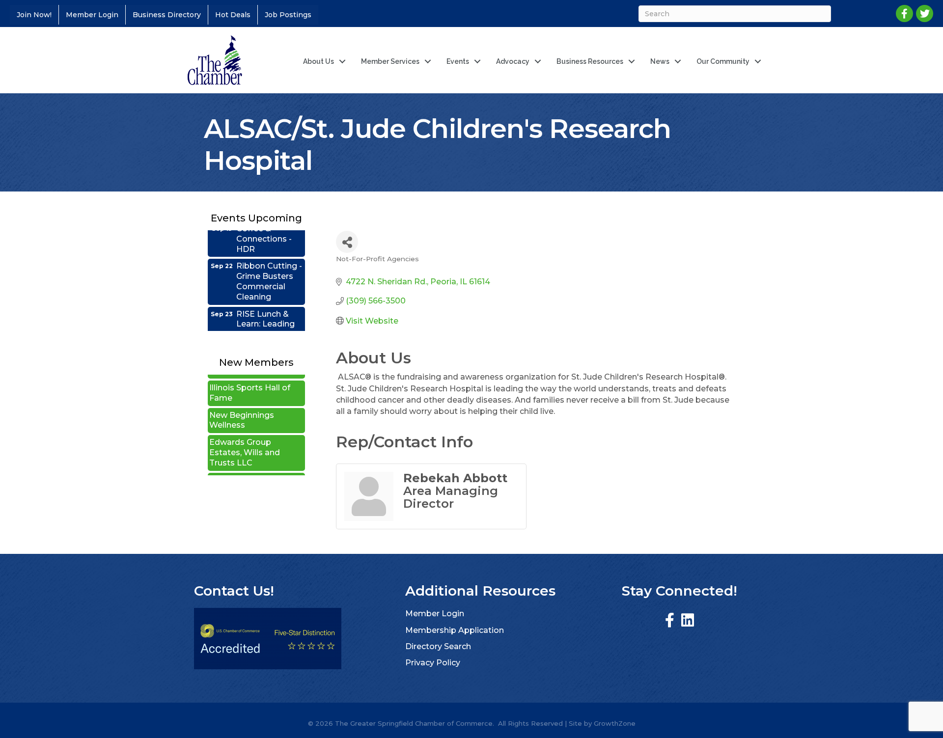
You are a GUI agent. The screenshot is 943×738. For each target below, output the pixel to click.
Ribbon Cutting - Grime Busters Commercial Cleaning (269, 269)
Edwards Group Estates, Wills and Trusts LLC (244, 440)
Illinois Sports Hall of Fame (249, 380)
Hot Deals (232, 14)
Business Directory (167, 14)
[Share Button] (347, 242)
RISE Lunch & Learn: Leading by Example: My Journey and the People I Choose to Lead (269, 327)
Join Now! (34, 14)
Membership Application (454, 630)
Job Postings (288, 14)
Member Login (92, 14)
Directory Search (438, 646)
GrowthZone (615, 723)
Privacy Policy (432, 662)
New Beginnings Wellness (241, 408)
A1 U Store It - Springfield (235, 473)
